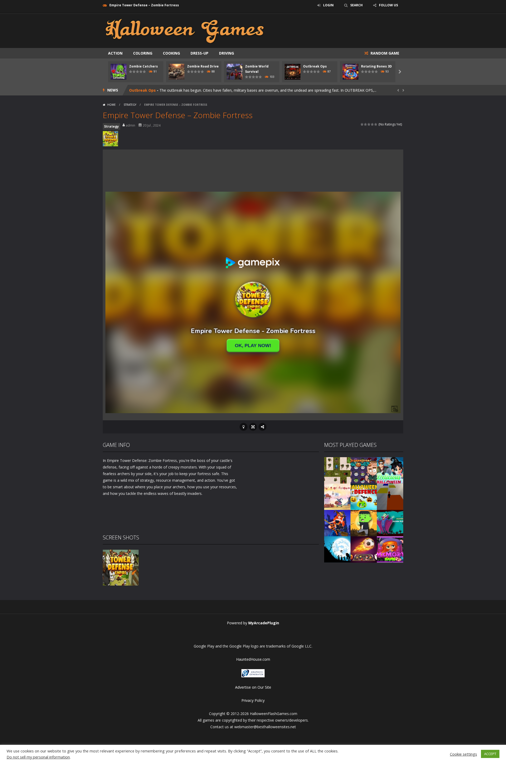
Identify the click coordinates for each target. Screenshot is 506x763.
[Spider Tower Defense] (337, 469)
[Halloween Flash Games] (185, 30)
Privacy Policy (253, 700)
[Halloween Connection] (364, 469)
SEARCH (356, 5)
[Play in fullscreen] (253, 427)
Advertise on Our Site (253, 687)
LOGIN (328, 5)
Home (111, 105)
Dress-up (199, 53)
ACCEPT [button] (490, 753)
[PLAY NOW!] (118, 71)
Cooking (171, 53)
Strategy (130, 105)
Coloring (142, 53)
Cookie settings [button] (463, 754)
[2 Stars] (365, 124)
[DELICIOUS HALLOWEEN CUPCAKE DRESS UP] (390, 469)
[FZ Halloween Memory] (390, 549)
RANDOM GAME (384, 53)
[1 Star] (362, 124)
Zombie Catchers (143, 66)
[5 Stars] (376, 124)
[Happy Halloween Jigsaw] (337, 549)
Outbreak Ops (315, 66)
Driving (226, 53)
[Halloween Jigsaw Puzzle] (390, 522)
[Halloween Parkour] (390, 496)
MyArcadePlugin (263, 622)
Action (115, 53)
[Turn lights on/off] (243, 427)
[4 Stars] (372, 124)
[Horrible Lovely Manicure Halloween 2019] (337, 522)
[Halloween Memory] (364, 522)
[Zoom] (121, 567)
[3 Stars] (369, 124)
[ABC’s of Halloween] (337, 496)
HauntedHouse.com (253, 659)
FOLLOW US (388, 5)
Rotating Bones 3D (376, 66)
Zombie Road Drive (203, 66)
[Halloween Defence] (364, 496)
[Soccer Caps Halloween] (364, 549)
